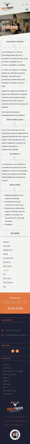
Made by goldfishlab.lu (15, 425)
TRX (4, 274)
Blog (5, 377)
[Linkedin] (17, 351)
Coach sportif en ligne (13, 371)
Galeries (6, 384)
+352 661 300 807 (15, 308)
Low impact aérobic (8, 258)
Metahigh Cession (7, 250)
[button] (27, 9)
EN (27, 4)
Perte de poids (9, 374)
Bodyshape (6, 242)
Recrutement (8, 394)
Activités (7, 368)
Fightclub (5, 254)
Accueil (6, 364)
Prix (5, 387)
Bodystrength (6, 246)
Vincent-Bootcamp (8, 282)
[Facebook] (12, 351)
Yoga (4, 286)
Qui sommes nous (9, 390)
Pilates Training (7, 266)
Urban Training (7, 278)
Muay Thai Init (6, 262)
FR (22, 4)
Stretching (6, 270)
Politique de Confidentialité (15, 421)
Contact (6, 381)
